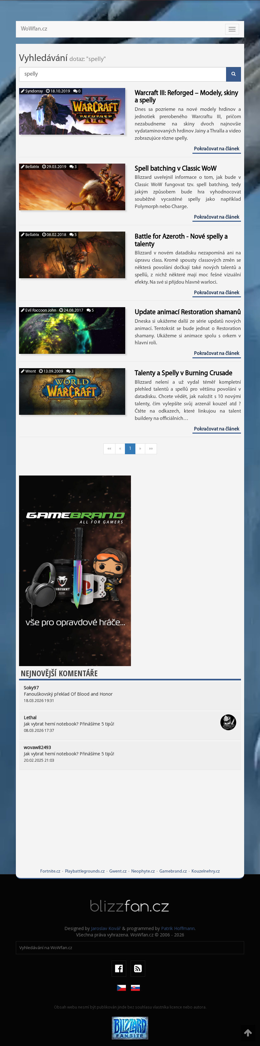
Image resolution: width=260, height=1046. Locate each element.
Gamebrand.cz (173, 871)
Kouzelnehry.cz (206, 871)
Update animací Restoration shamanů (188, 312)
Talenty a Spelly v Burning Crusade (183, 373)
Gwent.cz (118, 871)
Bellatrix (31, 167)
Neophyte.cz (143, 871)
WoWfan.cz (34, 29)
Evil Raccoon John (40, 310)
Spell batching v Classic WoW (176, 168)
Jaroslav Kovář (106, 928)
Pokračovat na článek (216, 149)
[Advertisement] (130, 823)
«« (109, 448)
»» (151, 448)
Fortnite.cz (50, 871)
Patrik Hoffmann (178, 928)
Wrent (30, 371)
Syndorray (33, 91)
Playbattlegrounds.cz (85, 871)
